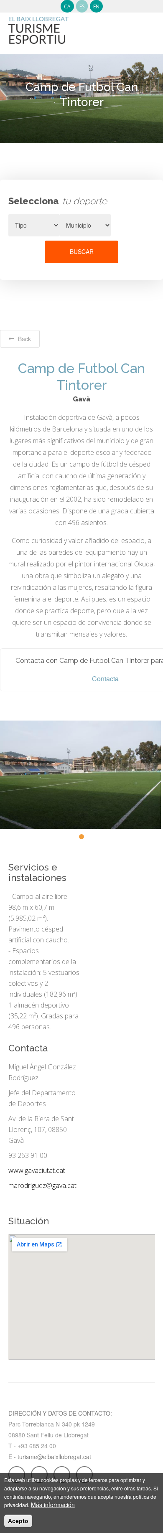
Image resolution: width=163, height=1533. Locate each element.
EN (96, 6)
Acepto (18, 1521)
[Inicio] (38, 26)
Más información (53, 1504)
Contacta (105, 678)
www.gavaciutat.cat (36, 1170)
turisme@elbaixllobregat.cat (54, 1456)
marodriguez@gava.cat (42, 1185)
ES (81, 6)
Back (24, 339)
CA (67, 6)
